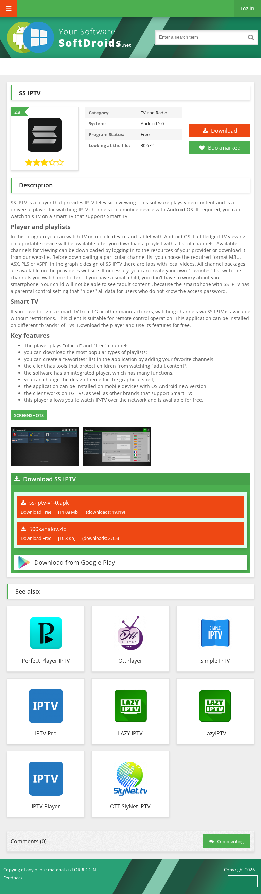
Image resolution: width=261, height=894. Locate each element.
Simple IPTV (215, 660)
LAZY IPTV (130, 733)
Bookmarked (224, 147)
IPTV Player (46, 806)
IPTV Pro (46, 733)
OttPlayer (130, 660)
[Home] (71, 37)
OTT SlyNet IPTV (130, 806)
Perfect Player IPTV (46, 660)
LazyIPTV (215, 733)
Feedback (13, 878)
